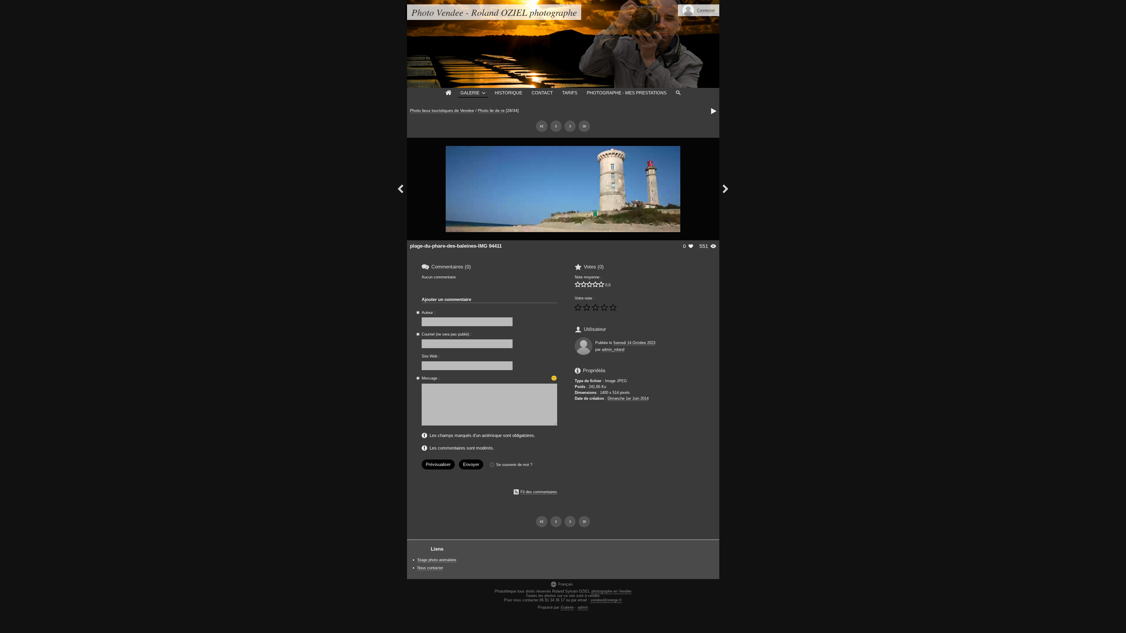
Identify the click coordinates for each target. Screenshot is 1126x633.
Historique (508, 92)
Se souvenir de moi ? (514, 464)
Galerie (469, 92)
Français (561, 584)
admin (583, 607)
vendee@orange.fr (606, 600)
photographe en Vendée (611, 591)
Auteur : (428, 312)
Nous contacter (430, 568)
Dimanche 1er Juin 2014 (628, 398)
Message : (431, 378)
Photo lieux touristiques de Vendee (442, 110)
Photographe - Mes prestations (627, 92)
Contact (542, 92)
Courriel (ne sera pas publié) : (447, 334)
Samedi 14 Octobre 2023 (634, 343)
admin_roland (613, 349)
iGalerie (567, 607)
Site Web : (431, 356)
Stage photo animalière (436, 560)
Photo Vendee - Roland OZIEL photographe (494, 12)
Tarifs (569, 92)
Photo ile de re (491, 110)
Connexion (706, 10)
